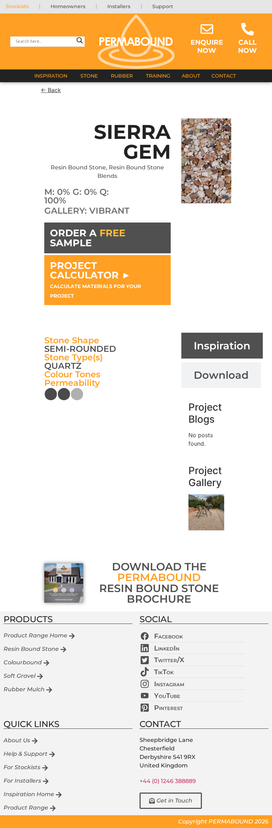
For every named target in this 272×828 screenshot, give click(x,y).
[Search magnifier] (80, 41)
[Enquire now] (206, 29)
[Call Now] (247, 29)
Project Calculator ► (95, 279)
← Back (51, 90)
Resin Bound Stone (78, 167)
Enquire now (207, 46)
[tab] (222, 346)
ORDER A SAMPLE (87, 237)
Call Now (247, 46)
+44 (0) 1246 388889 (168, 781)
